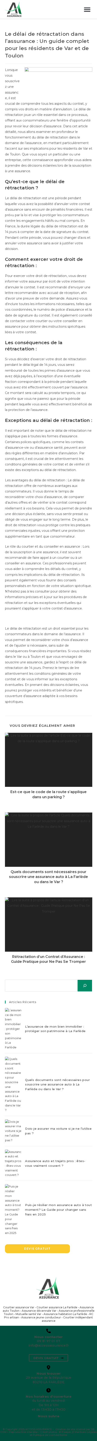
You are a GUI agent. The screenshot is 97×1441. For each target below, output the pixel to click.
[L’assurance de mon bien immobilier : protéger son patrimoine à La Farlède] (13, 1029)
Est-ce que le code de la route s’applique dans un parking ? (48, 794)
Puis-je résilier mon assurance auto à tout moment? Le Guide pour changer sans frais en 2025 (58, 1209)
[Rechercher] (84, 986)
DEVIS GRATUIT (37, 1248)
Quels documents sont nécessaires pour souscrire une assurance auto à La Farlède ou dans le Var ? (48, 877)
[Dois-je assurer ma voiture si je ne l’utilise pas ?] (13, 1131)
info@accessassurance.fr (48, 1345)
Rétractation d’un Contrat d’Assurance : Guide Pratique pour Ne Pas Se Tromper (48, 959)
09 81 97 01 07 (48, 1341)
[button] (87, 9)
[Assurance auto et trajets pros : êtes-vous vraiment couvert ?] (13, 1163)
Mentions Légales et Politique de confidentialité (63, 1434)
